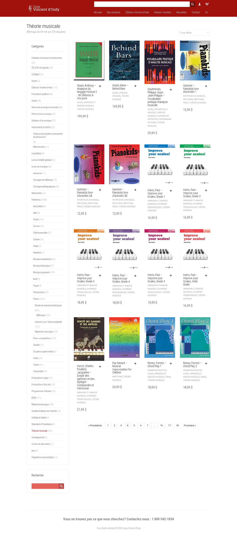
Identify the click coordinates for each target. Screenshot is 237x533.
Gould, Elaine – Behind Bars (120, 87)
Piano (185, 102)
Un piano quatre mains (43, 351)
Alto (35, 213)
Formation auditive (157, 370)
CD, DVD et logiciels (40, 67)
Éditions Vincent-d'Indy (42, 87)
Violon (36, 364)
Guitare (36, 239)
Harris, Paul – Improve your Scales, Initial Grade (190, 279)
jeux (33, 450)
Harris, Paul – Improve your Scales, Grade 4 (121, 278)
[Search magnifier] (192, 4)
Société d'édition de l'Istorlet (44, 411)
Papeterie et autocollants (43, 457)
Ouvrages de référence (43, 180)
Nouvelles (182, 12)
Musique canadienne (42, 259)
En (206, 12)
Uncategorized (38, 437)
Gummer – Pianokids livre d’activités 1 (191, 89)
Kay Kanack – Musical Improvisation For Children (122, 367)
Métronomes (39, 147)
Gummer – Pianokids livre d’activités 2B (120, 192)
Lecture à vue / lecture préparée (48, 322)
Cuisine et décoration (41, 444)
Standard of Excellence (42, 424)
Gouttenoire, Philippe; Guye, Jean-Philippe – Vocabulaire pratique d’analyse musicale (158, 97)
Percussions (38, 292)
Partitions (199, 99)
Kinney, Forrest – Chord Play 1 (157, 364)
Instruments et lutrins (41, 127)
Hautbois (37, 252)
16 (161, 425)
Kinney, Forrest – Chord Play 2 (192, 364)
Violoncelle (38, 371)
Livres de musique (40, 166)
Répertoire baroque (40, 404)
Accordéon (38, 206)
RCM (34, 397)
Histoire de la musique (41, 114)
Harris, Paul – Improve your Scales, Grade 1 (156, 193)
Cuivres (36, 226)
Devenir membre (162, 12)
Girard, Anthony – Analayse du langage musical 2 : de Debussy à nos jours (87, 92)
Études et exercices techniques (48, 305)
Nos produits (113, 12)
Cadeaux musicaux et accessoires (47, 58)
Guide (80, 102)
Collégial (35, 74)
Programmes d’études (41, 391)
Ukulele (36, 345)
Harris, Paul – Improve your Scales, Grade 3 (85, 278)
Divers (34, 81)
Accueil (98, 12)
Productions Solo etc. (41, 384)
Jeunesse (37, 173)
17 (169, 425)
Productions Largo (40, 378)
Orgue (36, 285)
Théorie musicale (85, 109)
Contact (196, 12)
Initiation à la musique (194, 96)
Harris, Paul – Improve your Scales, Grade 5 (156, 278)
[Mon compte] (200, 4)
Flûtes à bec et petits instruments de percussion (48, 135)
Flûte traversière (40, 232)
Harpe (35, 246)
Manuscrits (37, 193)
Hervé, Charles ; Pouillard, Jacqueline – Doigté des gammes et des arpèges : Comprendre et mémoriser (85, 377)
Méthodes (188, 99)
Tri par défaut (186, 32)
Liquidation (37, 153)
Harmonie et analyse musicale (45, 107)
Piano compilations (42, 338)
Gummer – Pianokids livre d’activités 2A (85, 192)
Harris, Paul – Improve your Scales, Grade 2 (192, 193)
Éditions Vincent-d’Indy (137, 12)
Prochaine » (190, 425)
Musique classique (41, 265)
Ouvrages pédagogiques (44, 186)
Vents (35, 358)
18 (177, 425)
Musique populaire (41, 272)
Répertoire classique (44, 331)
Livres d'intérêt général (41, 160)
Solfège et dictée (39, 417)
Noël (35, 279)
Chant (36, 219)
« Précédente (95, 425)
